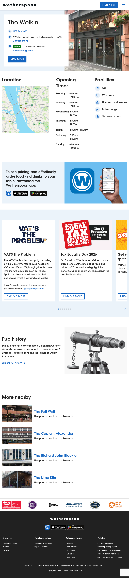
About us (7, 538)
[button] (58, 309)
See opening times (23, 50)
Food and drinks (43, 538)
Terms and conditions (33, 565)
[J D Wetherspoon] (19, 5)
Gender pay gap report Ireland (110, 550)
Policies (101, 538)
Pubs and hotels (74, 538)
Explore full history (12, 362)
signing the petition (33, 288)
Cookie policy (64, 565)
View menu (17, 59)
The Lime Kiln (45, 477)
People (6, 550)
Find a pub (108, 5)
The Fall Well (44, 411)
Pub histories (71, 554)
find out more (17, 297)
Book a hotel (71, 547)
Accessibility (78, 565)
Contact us (70, 557)
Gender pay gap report (107, 547)
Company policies (105, 543)
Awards (6, 547)
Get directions (20, 40)
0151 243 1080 (20, 31)
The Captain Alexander (53, 433)
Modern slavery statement (108, 554)
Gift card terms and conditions (110, 557)
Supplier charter (41, 547)
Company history (10, 543)
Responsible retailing (43, 543)
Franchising (70, 543)
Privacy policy (50, 565)
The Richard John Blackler (56, 455)
